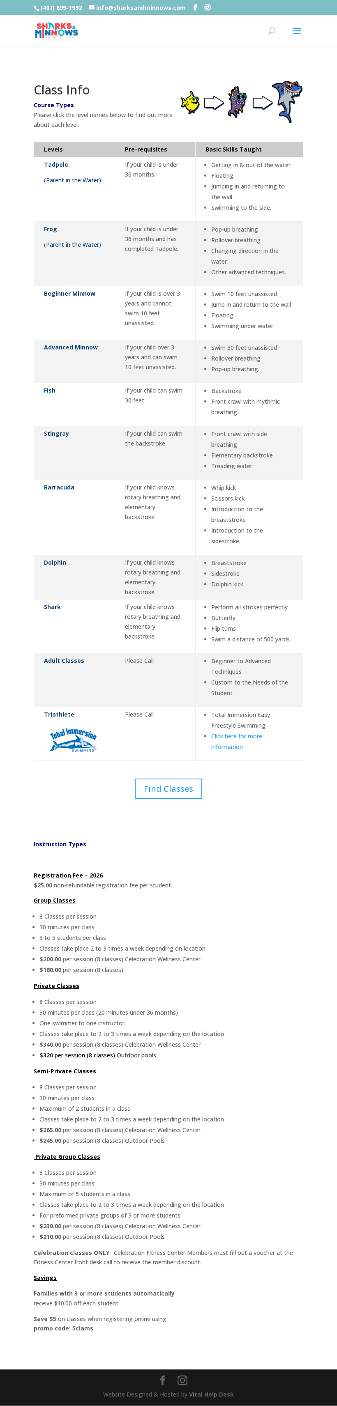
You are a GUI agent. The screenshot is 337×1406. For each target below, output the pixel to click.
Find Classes (168, 788)
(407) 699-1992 (61, 7)
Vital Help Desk (211, 1394)
